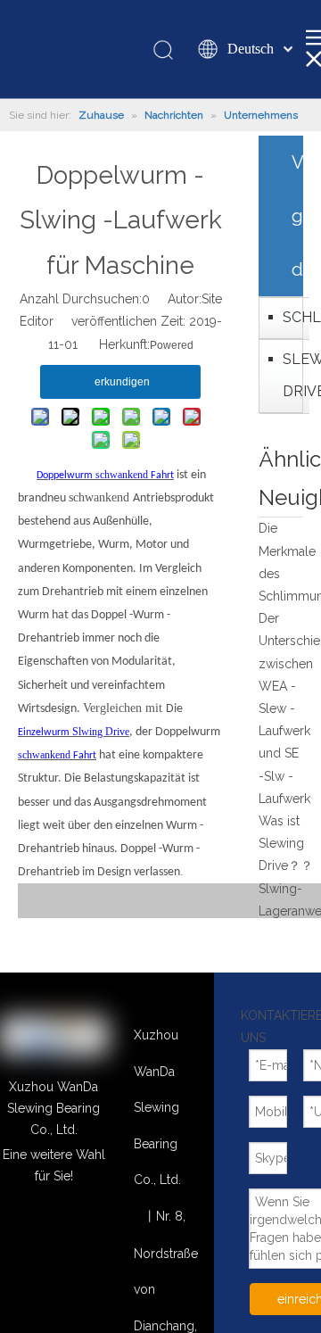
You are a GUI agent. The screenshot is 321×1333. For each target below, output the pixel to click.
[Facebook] (79, 1247)
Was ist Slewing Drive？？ (286, 843)
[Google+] (79, 1222)
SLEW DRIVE (291, 375)
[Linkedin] (29, 1222)
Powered (171, 345)
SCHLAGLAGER (291, 317)
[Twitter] (29, 1247)
